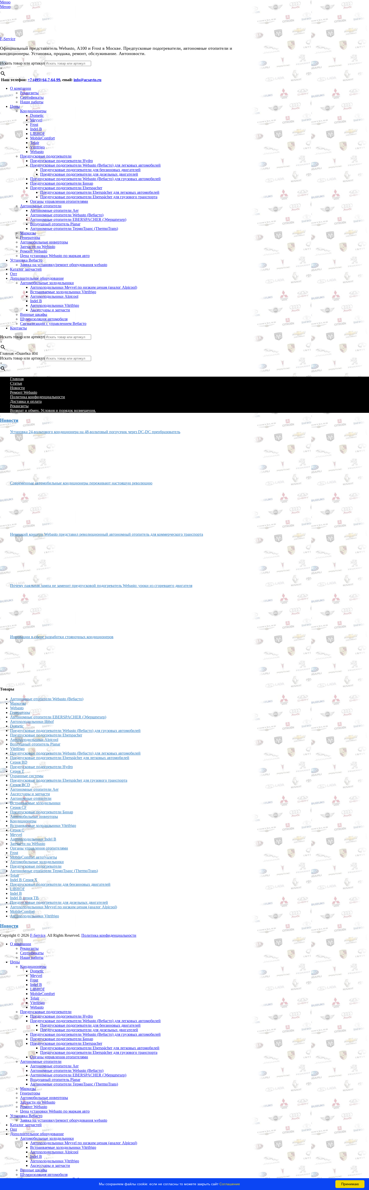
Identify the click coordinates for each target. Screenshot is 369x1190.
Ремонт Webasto (33, 251)
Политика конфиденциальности (37, 397)
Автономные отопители (41, 206)
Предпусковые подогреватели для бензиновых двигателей (90, 170)
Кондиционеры (33, 111)
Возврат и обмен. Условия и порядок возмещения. (53, 410)
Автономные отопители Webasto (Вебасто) (66, 215)
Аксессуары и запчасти (50, 310)
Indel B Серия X (23, 880)
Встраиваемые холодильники (35, 803)
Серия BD (18, 762)
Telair (34, 142)
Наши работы (31, 102)
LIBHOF (37, 133)
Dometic (37, 115)
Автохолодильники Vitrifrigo (54, 305)
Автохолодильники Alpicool (54, 296)
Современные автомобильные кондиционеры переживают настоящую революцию (81, 483)
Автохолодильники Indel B (33, 839)
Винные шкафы (33, 314)
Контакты (18, 328)
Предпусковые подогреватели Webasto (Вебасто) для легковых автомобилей (95, 165)
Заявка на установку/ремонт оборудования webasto (63, 265)
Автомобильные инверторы (44, 242)
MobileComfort (42, 138)
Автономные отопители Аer (54, 210)
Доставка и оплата (26, 401)
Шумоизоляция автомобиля (44, 319)
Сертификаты (32, 97)
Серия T (17, 771)
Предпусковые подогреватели (46, 156)
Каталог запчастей (26, 269)
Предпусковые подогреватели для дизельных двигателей (89, 174)
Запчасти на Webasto (37, 246)
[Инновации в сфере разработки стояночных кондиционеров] (29, 660)
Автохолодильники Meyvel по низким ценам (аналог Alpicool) (83, 287)
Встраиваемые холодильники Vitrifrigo (63, 292)
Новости (17, 388)
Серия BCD (20, 785)
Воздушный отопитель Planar (55, 224)
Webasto (37, 152)
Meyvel (36, 120)
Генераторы (30, 237)
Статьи (16, 383)
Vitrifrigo (37, 147)
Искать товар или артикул (22, 63)
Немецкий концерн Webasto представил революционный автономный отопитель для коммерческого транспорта (106, 534)
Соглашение (229, 1184)
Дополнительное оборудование (37, 278)
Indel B (36, 129)
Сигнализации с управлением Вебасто (53, 323)
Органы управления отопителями (59, 201)
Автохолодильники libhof (32, 721)
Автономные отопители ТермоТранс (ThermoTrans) (74, 228)
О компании (20, 88)
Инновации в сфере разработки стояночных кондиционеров (61, 637)
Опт (13, 274)
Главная (17, 379)
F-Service (7, 39)
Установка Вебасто (26, 260)
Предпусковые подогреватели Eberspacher (66, 188)
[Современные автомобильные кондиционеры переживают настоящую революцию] (29, 507)
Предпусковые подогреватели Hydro (61, 161)
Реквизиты (29, 93)
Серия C (17, 830)
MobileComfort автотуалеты (33, 857)
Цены (15, 106)
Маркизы (28, 233)
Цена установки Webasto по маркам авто (55, 256)
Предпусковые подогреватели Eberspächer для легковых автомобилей (99, 192)
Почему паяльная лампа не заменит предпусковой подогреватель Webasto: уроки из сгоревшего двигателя (101, 585)
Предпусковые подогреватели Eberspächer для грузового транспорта (98, 197)
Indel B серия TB (24, 898)
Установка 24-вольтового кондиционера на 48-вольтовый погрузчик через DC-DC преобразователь (95, 432)
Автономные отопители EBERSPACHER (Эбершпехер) (78, 219)
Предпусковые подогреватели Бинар (61, 183)
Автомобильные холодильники (47, 283)
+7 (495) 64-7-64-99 (44, 80)
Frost (34, 124)
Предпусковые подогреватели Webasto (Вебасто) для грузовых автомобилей (95, 179)
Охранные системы (26, 776)
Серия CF (18, 807)
